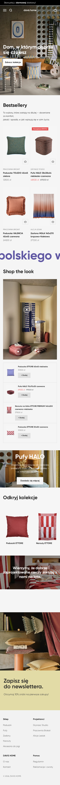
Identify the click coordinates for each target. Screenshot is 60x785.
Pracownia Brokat (41, 730)
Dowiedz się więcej (30, 480)
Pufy (5, 730)
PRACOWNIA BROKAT (11, 169)
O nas (6, 761)
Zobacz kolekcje (13, 62)
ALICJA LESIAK (36, 230)
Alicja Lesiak (39, 735)
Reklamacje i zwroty (43, 767)
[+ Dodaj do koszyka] (25, 161)
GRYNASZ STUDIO (38, 169)
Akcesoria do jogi (11, 746)
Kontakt (7, 767)
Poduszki (7, 725)
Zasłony (6, 735)
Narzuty (7, 741)
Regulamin (38, 761)
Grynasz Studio (40, 725)
